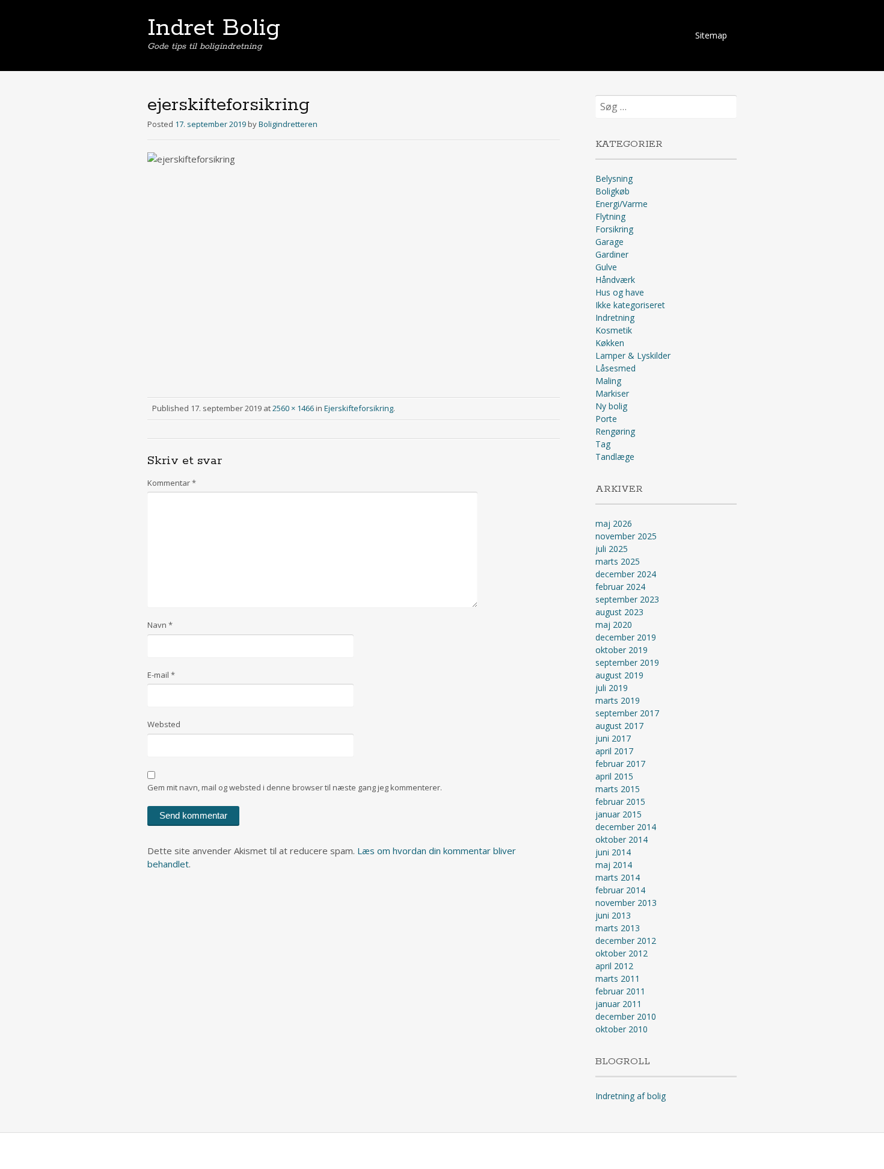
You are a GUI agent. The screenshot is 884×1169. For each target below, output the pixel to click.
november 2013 (626, 902)
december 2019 (625, 637)
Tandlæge (614, 456)
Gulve (606, 267)
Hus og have (619, 292)
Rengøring (615, 431)
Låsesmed (615, 368)
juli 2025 (611, 548)
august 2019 (619, 675)
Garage (609, 241)
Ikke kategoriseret (630, 305)
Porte (606, 418)
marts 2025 (617, 561)
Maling (608, 380)
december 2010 (625, 1016)
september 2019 (627, 662)
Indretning (614, 317)
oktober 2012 (621, 953)
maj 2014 (613, 864)
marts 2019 (617, 700)
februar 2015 (620, 801)
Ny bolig (611, 406)
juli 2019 (611, 687)
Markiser (612, 393)
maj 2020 (613, 624)
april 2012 (614, 966)
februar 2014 (620, 890)
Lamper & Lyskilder (633, 355)
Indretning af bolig (630, 1096)
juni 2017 (613, 738)
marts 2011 (617, 978)
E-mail (161, 674)
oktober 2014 (621, 839)
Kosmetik (613, 330)
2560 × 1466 (293, 408)
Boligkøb (612, 191)
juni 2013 (613, 915)
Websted (163, 724)
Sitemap (711, 35)
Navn (160, 624)
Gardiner (611, 254)
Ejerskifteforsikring (358, 408)
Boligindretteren (288, 124)
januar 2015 (618, 814)
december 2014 (625, 827)
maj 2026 (613, 523)
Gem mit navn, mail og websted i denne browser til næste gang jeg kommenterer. (294, 787)
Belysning (614, 178)
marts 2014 (617, 877)
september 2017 (627, 713)
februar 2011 (620, 991)
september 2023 (627, 599)
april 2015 (614, 776)
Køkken (609, 343)
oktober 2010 (621, 1029)
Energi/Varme (621, 203)
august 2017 (619, 725)
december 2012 (625, 940)
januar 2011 (618, 1003)
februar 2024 (620, 586)
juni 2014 (613, 852)
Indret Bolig (213, 28)
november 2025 (626, 536)
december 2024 (625, 574)
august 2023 (619, 612)
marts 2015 (617, 789)
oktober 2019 (621, 650)
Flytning (610, 216)
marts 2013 (617, 928)
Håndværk (615, 279)
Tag (602, 444)
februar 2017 (620, 763)
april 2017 (614, 751)
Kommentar (171, 482)
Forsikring (614, 229)
